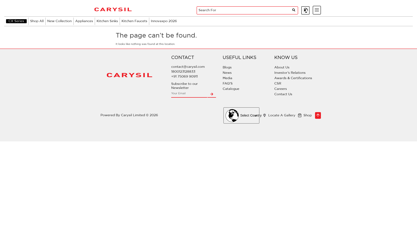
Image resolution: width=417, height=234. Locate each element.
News (227, 72)
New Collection (59, 21)
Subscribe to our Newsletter (184, 85)
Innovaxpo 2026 (164, 21)
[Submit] (212, 94)
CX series (16, 21)
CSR (277, 83)
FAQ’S (228, 83)
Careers (280, 88)
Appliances (84, 21)
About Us (281, 67)
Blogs (227, 67)
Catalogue (231, 88)
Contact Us (283, 94)
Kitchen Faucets (134, 21)
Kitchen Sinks (107, 21)
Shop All (37, 21)
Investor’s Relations (290, 72)
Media (227, 78)
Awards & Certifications (293, 78)
